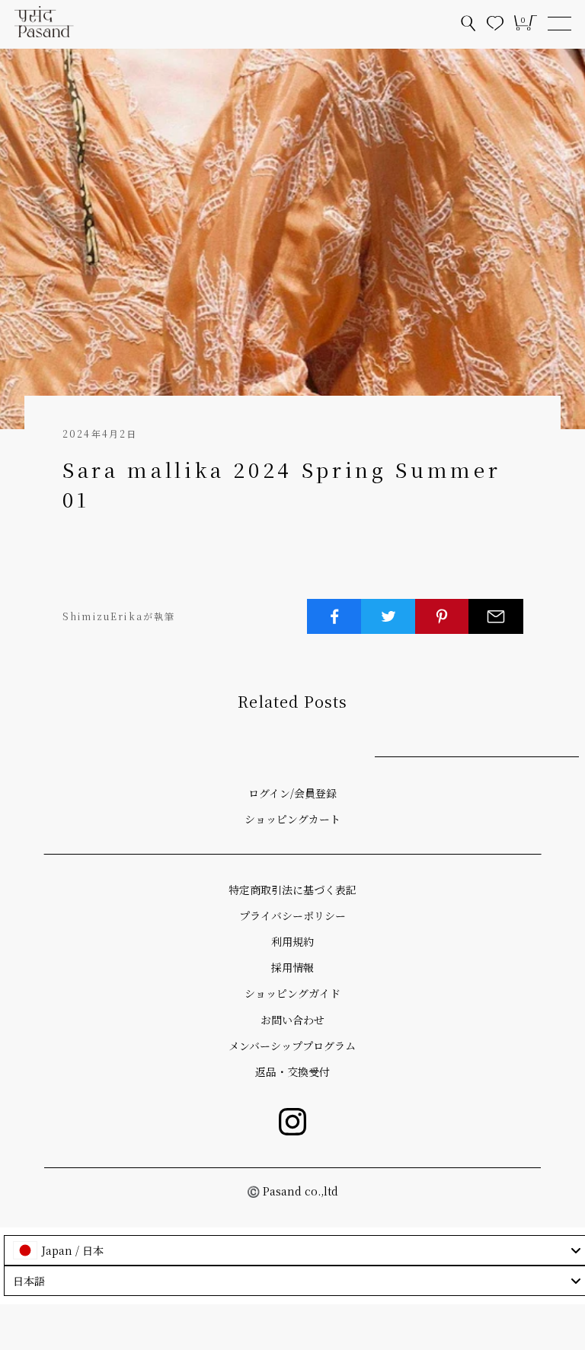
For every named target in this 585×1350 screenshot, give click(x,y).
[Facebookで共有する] (334, 616)
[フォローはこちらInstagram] (292, 1121)
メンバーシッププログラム (292, 1045)
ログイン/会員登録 (292, 793)
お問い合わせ (292, 1019)
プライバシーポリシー (292, 915)
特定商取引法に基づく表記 (292, 889)
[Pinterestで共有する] (442, 616)
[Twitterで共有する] (388, 616)
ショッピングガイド (292, 993)
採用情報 (292, 967)
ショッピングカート (292, 818)
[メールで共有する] (496, 616)
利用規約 (292, 941)
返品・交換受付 (292, 1071)
